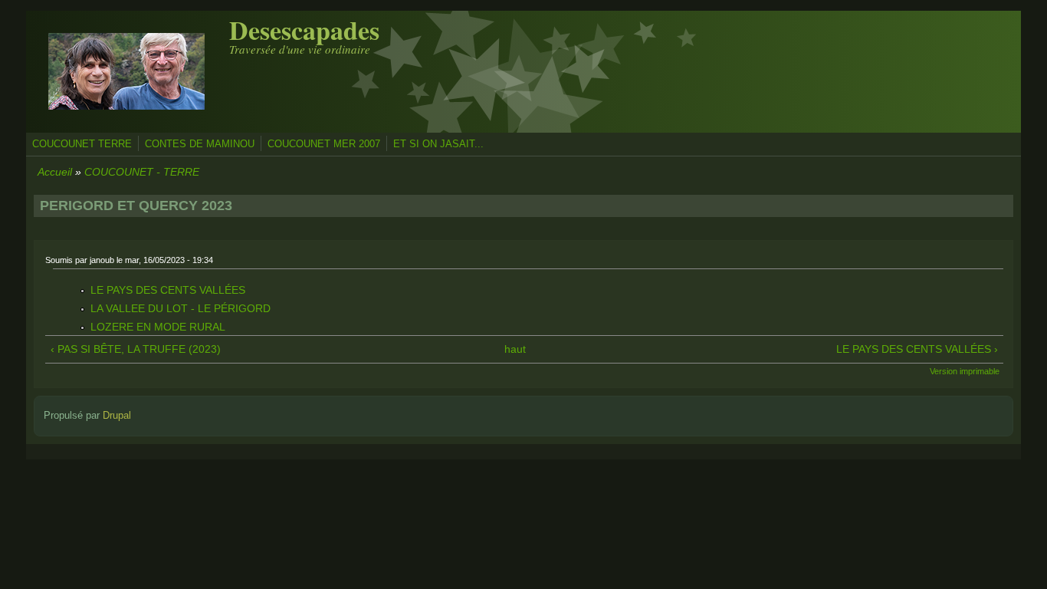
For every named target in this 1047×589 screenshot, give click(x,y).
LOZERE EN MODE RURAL (157, 327)
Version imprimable (964, 371)
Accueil (55, 172)
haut (515, 349)
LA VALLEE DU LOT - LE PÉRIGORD (180, 308)
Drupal (117, 415)
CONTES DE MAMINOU (199, 144)
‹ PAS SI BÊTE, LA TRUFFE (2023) (136, 349)
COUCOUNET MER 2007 (323, 144)
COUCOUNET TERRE (82, 144)
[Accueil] (126, 121)
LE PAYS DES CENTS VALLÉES (167, 290)
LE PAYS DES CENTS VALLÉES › (917, 349)
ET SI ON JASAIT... (438, 144)
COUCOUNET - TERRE (141, 172)
